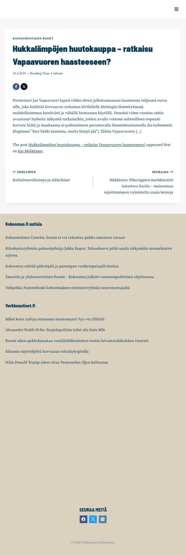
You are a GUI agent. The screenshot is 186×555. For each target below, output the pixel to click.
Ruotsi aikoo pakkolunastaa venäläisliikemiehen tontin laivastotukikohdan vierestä (77, 340)
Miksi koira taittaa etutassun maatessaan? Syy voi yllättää (55, 319)
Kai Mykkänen (30, 151)
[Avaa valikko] (176, 9)
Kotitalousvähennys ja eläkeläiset (41, 176)
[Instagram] (103, 519)
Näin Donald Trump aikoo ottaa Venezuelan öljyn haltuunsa (56, 362)
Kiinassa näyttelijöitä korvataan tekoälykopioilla (47, 351)
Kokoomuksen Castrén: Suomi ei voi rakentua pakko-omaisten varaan (65, 237)
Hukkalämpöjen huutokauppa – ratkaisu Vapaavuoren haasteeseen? (86, 144)
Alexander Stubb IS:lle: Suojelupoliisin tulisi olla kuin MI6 (55, 329)
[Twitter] (93, 519)
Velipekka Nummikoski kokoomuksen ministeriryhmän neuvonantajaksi (67, 287)
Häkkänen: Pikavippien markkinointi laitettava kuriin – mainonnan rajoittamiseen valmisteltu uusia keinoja (138, 182)
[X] (24, 86)
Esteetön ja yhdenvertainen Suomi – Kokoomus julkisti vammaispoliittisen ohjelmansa (79, 276)
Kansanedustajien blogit (33, 38)
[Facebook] (16, 86)
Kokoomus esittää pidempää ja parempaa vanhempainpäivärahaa (62, 266)
